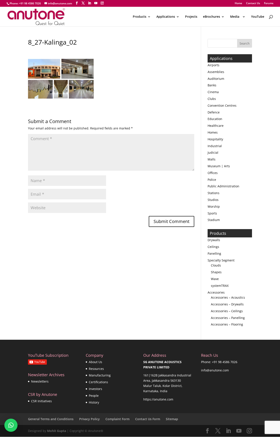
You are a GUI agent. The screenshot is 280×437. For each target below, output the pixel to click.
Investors (95, 389)
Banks (212, 85)
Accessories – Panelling (228, 318)
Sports (212, 213)
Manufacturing (100, 375)
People (94, 395)
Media (235, 17)
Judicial (213, 152)
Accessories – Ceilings (227, 311)
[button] (11, 425)
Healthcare (216, 126)
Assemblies (216, 72)
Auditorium (216, 79)
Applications (165, 17)
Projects (191, 17)
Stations (213, 193)
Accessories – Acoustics (228, 297)
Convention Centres (222, 105)
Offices (213, 173)
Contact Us (253, 3)
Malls (211, 159)
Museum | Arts (219, 166)
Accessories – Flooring (227, 324)
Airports (213, 65)
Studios (213, 200)
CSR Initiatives (41, 401)
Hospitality (215, 139)
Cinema (213, 92)
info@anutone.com (215, 370)
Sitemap (172, 419)
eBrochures (211, 17)
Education (215, 119)
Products (139, 17)
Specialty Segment (221, 260)
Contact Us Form (147, 419)
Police (212, 180)
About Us (95, 362)
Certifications (98, 382)
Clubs (212, 99)
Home (238, 3)
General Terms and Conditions (51, 419)
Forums (268, 3)
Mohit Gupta (56, 431)
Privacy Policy (89, 419)
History (94, 402)
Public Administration (223, 186)
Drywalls (214, 240)
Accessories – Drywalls (227, 304)
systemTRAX (220, 286)
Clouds (216, 265)
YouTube (257, 17)
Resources (96, 369)
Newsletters (40, 381)
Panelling (214, 253)
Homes (213, 132)
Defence (214, 112)
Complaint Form (117, 419)
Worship (214, 206)
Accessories (216, 292)
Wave (215, 279)
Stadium (214, 220)
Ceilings (213, 247)
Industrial (215, 146)
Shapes (216, 272)
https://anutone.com (158, 399)
